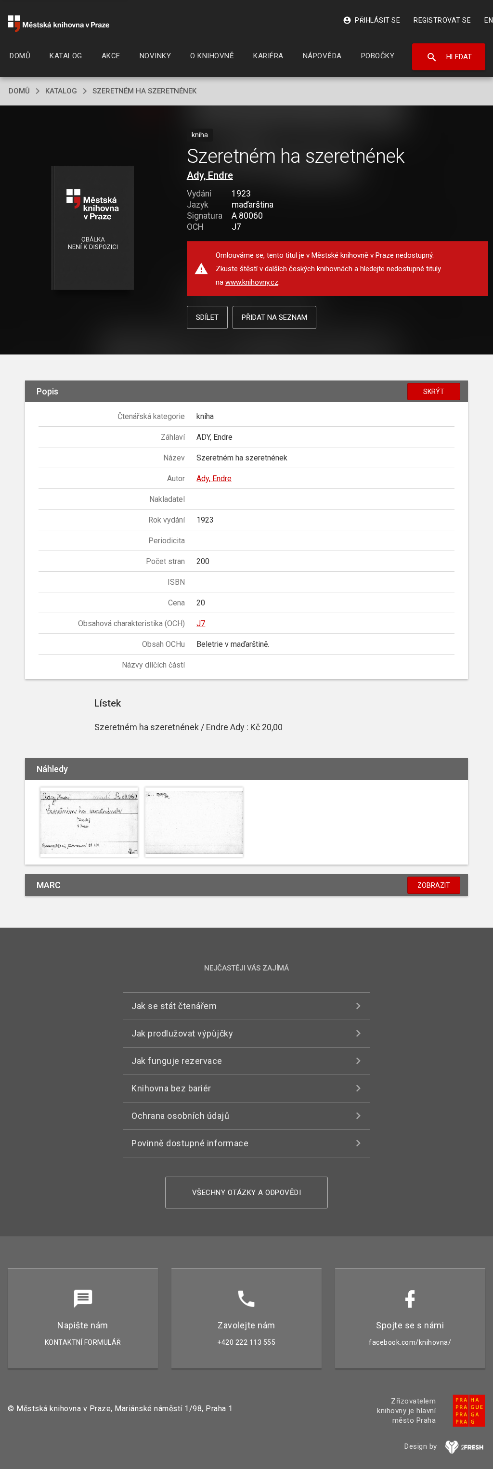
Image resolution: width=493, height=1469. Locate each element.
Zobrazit (433, 885)
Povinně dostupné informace (189, 1143)
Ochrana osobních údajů (180, 1116)
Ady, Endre (210, 175)
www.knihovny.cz (251, 282)
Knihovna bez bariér (171, 1088)
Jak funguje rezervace (176, 1061)
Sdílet (207, 317)
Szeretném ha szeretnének (144, 91)
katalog (61, 91)
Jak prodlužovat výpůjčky (182, 1033)
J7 (200, 623)
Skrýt (433, 391)
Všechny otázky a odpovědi (246, 1192)
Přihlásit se (371, 20)
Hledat (449, 57)
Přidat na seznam (274, 317)
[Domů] (58, 23)
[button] (92, 228)
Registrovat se (442, 20)
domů (19, 91)
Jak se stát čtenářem (174, 1006)
